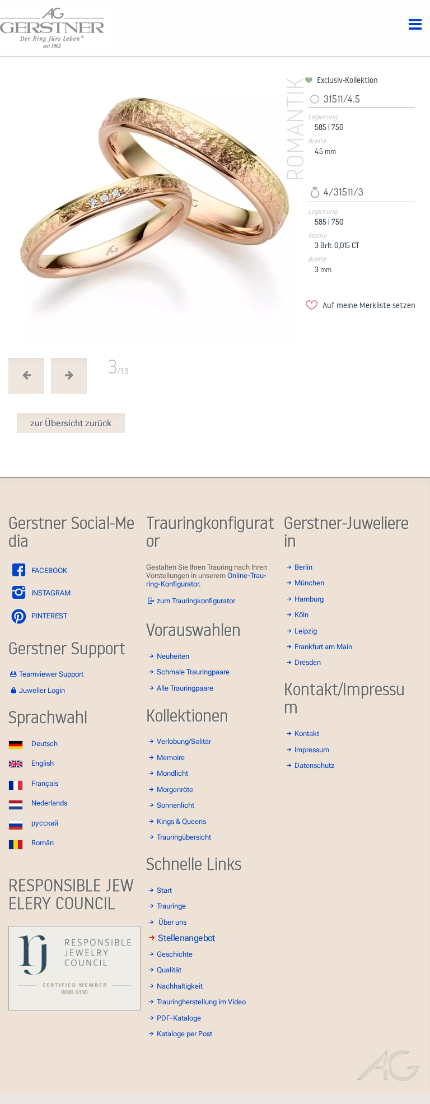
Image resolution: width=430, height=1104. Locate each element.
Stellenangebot (186, 938)
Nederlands (49, 803)
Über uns (172, 922)
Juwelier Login (42, 690)
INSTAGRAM (50, 593)
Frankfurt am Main (323, 646)
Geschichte (175, 954)
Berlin (303, 567)
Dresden (308, 662)
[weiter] (154, 210)
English (42, 763)
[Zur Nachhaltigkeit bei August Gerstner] (74, 1008)
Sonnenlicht (175, 805)
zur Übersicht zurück (70, 423)
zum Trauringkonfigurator (196, 601)
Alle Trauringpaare (185, 688)
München (309, 583)
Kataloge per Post (184, 1034)
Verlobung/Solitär (184, 741)
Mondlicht (172, 773)
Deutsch (44, 743)
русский (44, 823)
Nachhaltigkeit (180, 986)
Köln (302, 615)
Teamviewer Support (51, 674)
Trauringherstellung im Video (201, 1002)
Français (44, 783)
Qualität (169, 970)
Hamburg (309, 599)
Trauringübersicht (184, 837)
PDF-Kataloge (179, 1018)
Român (42, 843)
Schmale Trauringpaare (193, 672)
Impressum (312, 750)
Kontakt (307, 733)
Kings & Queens (181, 821)
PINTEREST (48, 616)
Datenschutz (314, 765)
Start (164, 890)
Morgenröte (175, 789)
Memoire (171, 757)
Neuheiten (173, 656)
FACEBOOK (48, 570)
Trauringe (171, 906)
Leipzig (306, 631)
